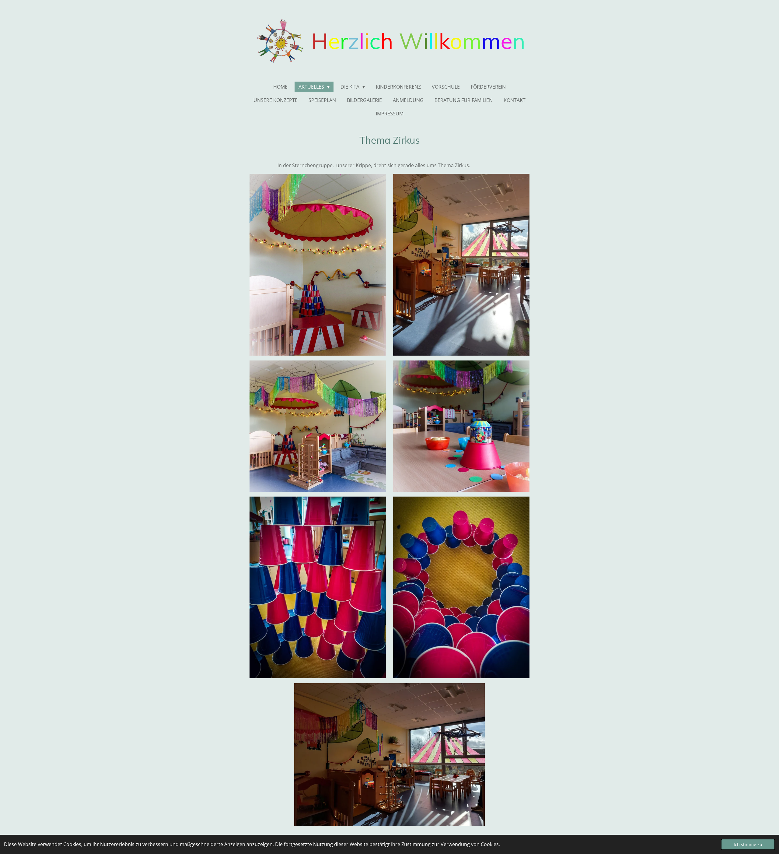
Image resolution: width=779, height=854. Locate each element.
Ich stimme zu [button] (748, 844)
